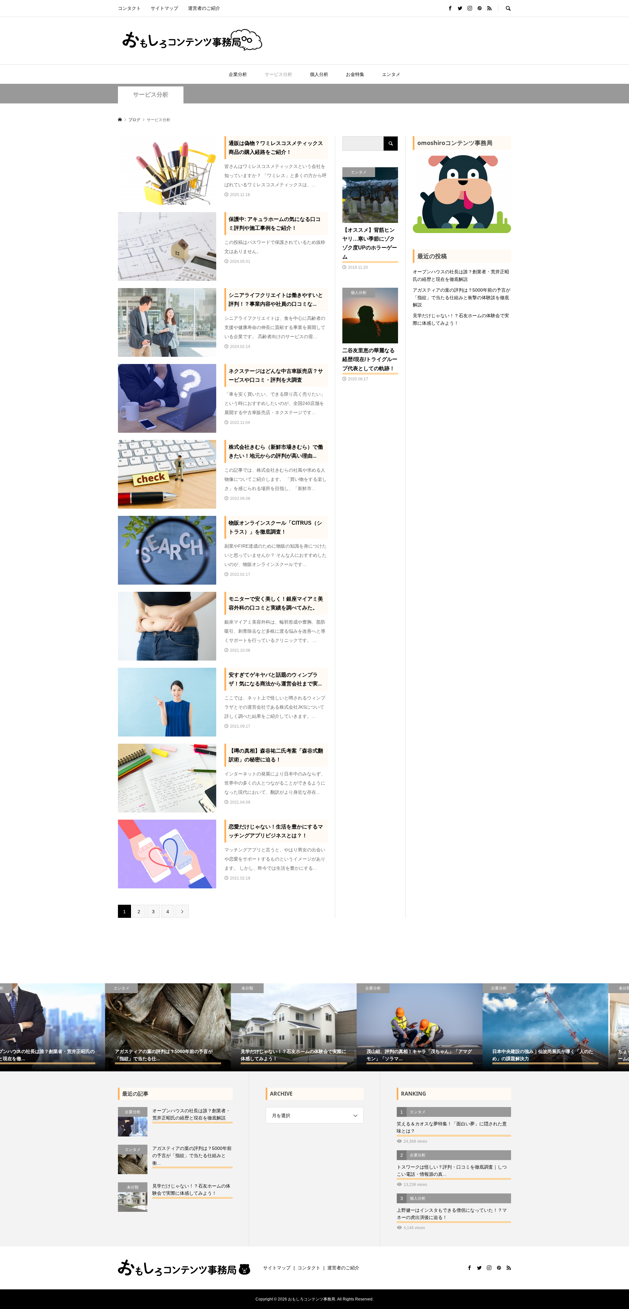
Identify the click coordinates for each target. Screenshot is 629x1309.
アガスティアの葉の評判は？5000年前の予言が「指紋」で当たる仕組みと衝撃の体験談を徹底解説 (461, 297)
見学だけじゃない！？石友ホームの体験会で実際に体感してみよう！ (461, 319)
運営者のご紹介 (204, 8)
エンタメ (391, 74)
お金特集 (355, 74)
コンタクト (129, 8)
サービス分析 (278, 74)
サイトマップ (164, 8)
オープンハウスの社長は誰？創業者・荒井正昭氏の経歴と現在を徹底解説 (461, 275)
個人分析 (319, 74)
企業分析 (238, 74)
